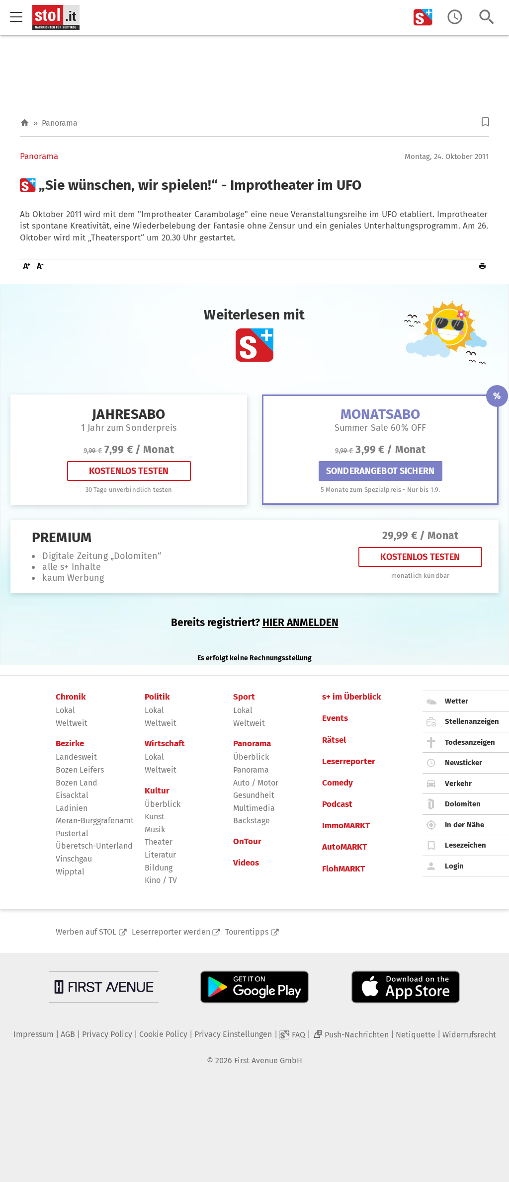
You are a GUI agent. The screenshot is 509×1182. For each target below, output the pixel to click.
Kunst (155, 816)
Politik (157, 697)
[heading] (254, 185)
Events (335, 718)
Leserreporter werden (171, 932)
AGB (68, 1034)
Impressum (33, 1034)
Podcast (337, 804)
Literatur (160, 855)
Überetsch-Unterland (94, 846)
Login (454, 866)
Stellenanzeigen (472, 721)
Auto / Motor (255, 783)
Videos (246, 863)
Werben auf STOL (86, 932)
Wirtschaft (165, 744)
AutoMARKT (344, 847)
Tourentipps (246, 932)
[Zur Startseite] (24, 123)
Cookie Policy (163, 1034)
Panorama (60, 123)
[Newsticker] (455, 17)
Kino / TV (161, 880)
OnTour (247, 842)
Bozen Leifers (80, 770)
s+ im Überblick (351, 697)
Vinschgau (74, 859)
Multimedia (254, 808)
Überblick (162, 804)
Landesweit (76, 757)
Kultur (157, 791)
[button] (485, 122)
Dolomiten (463, 803)
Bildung (158, 867)
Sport (244, 697)
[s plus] (423, 17)
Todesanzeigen (470, 742)
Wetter (456, 701)
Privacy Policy (107, 1034)
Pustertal (72, 833)
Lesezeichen (465, 845)
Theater (158, 842)
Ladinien (71, 808)
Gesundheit (253, 795)
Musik (155, 829)
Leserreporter (348, 762)
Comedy (337, 783)
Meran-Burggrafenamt (95, 820)
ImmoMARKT (346, 826)
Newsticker (463, 762)
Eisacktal (72, 795)
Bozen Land (76, 783)
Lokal (65, 710)
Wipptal (70, 871)
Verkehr (458, 783)
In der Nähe (464, 824)
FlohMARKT (343, 869)
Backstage (251, 820)
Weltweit (71, 723)
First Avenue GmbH (268, 1060)
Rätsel (334, 740)
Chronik (70, 697)
